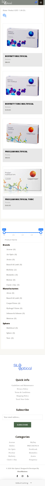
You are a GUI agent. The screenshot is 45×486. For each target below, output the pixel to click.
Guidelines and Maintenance (22, 385)
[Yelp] (28, 476)
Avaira (10, 259)
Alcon (10, 293)
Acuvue (11, 249)
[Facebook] (17, 476)
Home (5, 10)
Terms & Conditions (22, 392)
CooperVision (13, 303)
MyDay (33, 442)
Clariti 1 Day (12, 285)
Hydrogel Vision (14, 308)
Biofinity (11, 270)
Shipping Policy (22, 396)
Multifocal (12, 328)
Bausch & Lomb (14, 265)
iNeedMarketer (22, 471)
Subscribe (22, 425)
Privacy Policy (22, 389)
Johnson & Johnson (15, 313)
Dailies (12, 446)
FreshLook (33, 449)
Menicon (11, 318)
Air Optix (11, 254)
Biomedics (12, 275)
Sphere (10, 333)
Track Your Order (22, 399)
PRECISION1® (33, 446)
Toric (10, 338)
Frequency (33, 460)
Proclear (12, 453)
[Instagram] (22, 476)
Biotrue (10, 280)
